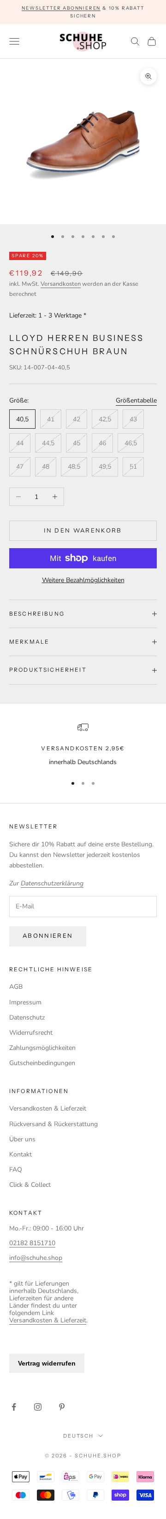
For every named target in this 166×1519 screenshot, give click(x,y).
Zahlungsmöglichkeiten (42, 1047)
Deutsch (78, 1436)
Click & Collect (30, 1184)
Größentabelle (136, 400)
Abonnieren (48, 936)
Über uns (22, 1139)
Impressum (25, 1002)
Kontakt (20, 1154)
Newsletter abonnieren (61, 8)
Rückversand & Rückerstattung (53, 1124)
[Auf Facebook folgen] (13, 1406)
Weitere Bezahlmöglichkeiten (83, 580)
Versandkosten (61, 284)
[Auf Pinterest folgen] (61, 1406)
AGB (16, 986)
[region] (83, 744)
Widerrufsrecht (31, 1032)
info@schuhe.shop (35, 1257)
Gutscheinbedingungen (42, 1063)
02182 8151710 (32, 1243)
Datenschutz (27, 1017)
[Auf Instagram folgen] (37, 1406)
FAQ (15, 1169)
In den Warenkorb (83, 531)
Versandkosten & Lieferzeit (47, 1108)
